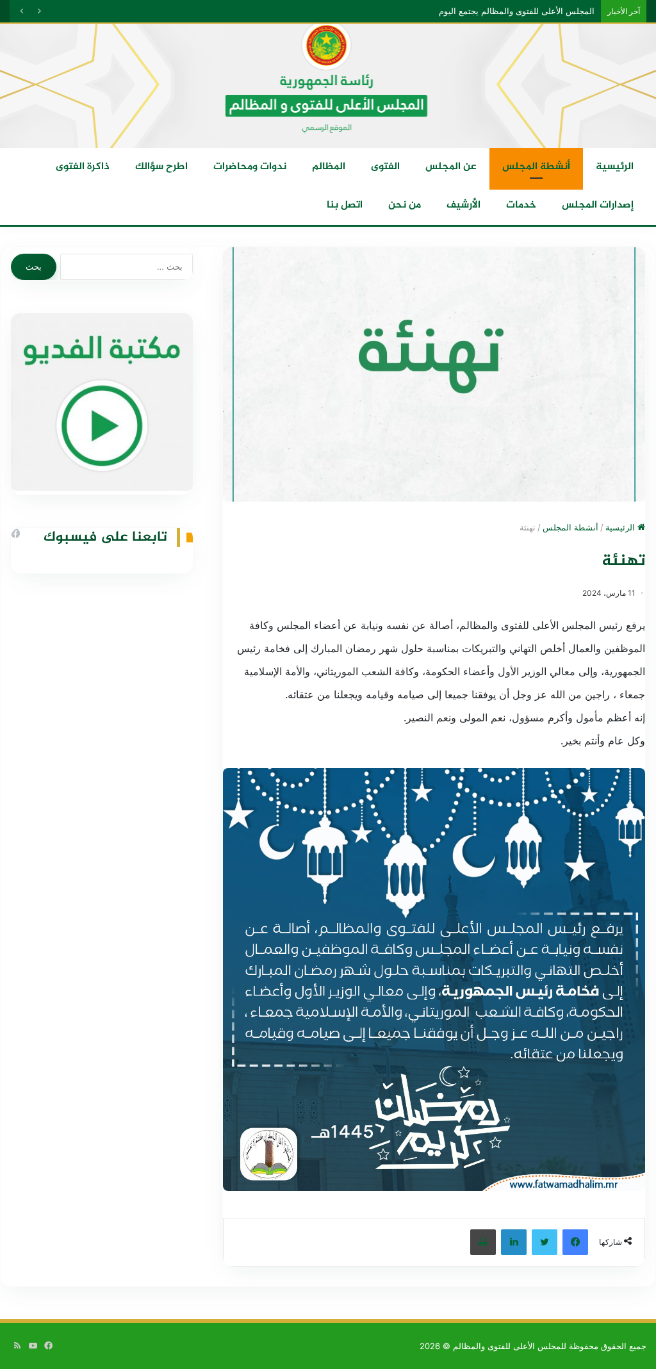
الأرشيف (463, 205)
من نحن (404, 205)
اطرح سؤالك (161, 167)
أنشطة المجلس (536, 167)
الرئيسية (615, 167)
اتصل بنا (345, 205)
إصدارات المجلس (598, 205)
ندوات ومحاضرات (249, 167)
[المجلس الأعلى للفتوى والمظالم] (328, 85)
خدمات (521, 205)
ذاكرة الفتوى (83, 167)
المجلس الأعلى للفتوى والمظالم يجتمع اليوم (519, 11)
